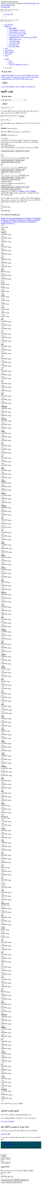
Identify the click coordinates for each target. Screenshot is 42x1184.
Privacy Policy (32, 3)
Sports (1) (6, 220)
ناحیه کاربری (9, 24)
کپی (27, 1180)
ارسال (8, 1158)
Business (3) (29, 218)
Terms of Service (6, 5)
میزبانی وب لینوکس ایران (17, 30)
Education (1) (7, 222)
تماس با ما (8, 53)
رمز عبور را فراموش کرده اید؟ (19, 64)
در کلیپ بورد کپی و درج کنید (13, 1182)
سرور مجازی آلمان (15, 39)
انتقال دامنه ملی (14, 42)
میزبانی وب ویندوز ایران (16, 35)
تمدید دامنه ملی (14, 41)
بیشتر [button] (6, 55)
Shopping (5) (33, 222)
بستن (3, 1158)
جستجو (22, 116)
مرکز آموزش (9, 50)
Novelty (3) (4, 223)
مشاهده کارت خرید (8, 86)
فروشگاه (8, 26)
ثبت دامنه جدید (13, 44)
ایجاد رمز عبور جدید (7, 1180)
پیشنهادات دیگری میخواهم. (27, 191)
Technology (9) (14, 220)
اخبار (6, 48)
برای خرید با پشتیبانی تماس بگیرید (11, 162)
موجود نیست (5, 158)
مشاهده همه (13, 28)
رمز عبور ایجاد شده (7, 1176)
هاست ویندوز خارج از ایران (17, 33)
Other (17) (11, 223)
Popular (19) (4, 218)
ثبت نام (11, 62)
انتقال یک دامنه (5, 1134)
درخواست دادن (6, 1162)
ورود (10, 60)
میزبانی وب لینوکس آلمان (17, 32)
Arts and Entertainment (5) (17, 218)
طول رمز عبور (5, 1172)
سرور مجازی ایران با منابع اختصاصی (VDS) (23, 37)
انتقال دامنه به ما (14, 46)
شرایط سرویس (10, 1144)
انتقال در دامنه (20, 86)
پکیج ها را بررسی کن (7, 1121)
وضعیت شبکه (9, 52)
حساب (7, 59)
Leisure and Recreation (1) (20, 222)
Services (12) (23, 220)
